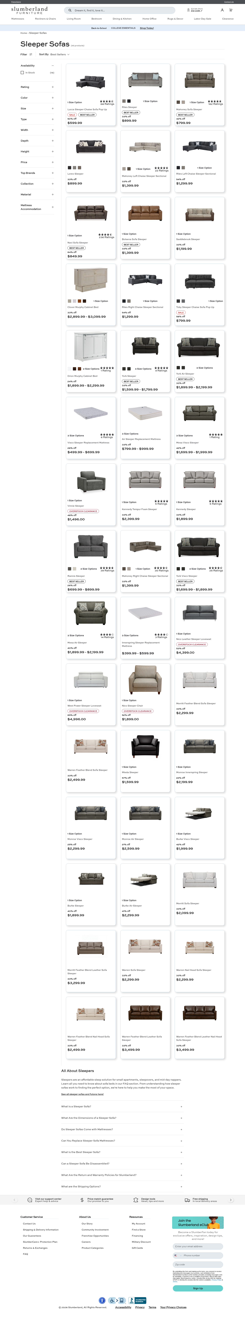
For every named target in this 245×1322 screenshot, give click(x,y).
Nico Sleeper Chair (132, 705)
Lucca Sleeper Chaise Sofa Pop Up (87, 109)
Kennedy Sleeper (186, 509)
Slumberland (75, 1307)
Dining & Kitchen (122, 19)
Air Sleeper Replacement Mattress (141, 439)
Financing (137, 1235)
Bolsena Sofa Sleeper (134, 239)
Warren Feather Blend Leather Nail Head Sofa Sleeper (199, 1038)
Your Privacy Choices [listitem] (173, 1307)
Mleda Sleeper (130, 772)
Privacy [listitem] (140, 1307)
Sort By (44, 54)
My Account (138, 1223)
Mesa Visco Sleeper (187, 442)
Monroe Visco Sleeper (79, 839)
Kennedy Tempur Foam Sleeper (139, 509)
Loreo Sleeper (75, 173)
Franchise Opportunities (95, 1235)
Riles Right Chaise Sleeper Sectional (142, 307)
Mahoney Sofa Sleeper (189, 109)
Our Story (87, 1223)
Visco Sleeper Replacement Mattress (88, 442)
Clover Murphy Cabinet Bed (82, 307)
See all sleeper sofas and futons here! (82, 1094)
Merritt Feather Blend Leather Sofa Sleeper (87, 971)
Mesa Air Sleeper (77, 642)
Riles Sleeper (129, 107)
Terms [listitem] (152, 1307)
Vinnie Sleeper (75, 505)
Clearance (228, 19)
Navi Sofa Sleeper (77, 242)
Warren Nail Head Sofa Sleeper (193, 970)
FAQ (25, 1254)
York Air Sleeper (185, 373)
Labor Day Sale (202, 19)
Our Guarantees (32, 1235)
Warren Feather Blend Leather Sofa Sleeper (142, 1038)
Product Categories (93, 1247)
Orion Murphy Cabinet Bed (82, 375)
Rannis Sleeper (76, 575)
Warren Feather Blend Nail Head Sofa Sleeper (88, 1038)
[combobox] (119, 10)
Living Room (74, 19)
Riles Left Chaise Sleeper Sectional (196, 173)
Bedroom (96, 19)
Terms (175, 1281)
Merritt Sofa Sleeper (187, 903)
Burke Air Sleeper (132, 905)
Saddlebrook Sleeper (188, 239)
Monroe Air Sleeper (133, 839)
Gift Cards (137, 1247)
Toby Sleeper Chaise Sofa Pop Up (195, 307)
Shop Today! (147, 28)
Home (23, 33)
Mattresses (17, 19)
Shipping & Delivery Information (41, 1229)
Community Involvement (95, 1229)
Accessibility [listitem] (123, 1307)
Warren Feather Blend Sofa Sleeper (87, 770)
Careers (86, 1241)
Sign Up (198, 1288)
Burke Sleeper (75, 905)
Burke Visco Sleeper (187, 839)
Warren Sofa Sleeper (133, 970)
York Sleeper (129, 375)
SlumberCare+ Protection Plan (40, 1241)
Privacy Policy (216, 1280)
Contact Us (29, 1223)
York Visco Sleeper (186, 575)
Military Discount (141, 1241)
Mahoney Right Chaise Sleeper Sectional (145, 575)
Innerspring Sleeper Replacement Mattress (141, 644)
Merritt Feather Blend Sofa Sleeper (196, 703)
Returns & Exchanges (35, 1247)
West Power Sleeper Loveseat (84, 705)
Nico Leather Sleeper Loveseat (193, 639)
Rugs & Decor (175, 19)
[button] (231, 10)
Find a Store (139, 1229)
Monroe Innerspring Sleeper (192, 772)
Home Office (149, 19)
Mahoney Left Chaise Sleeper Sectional (144, 176)
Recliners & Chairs (45, 19)
